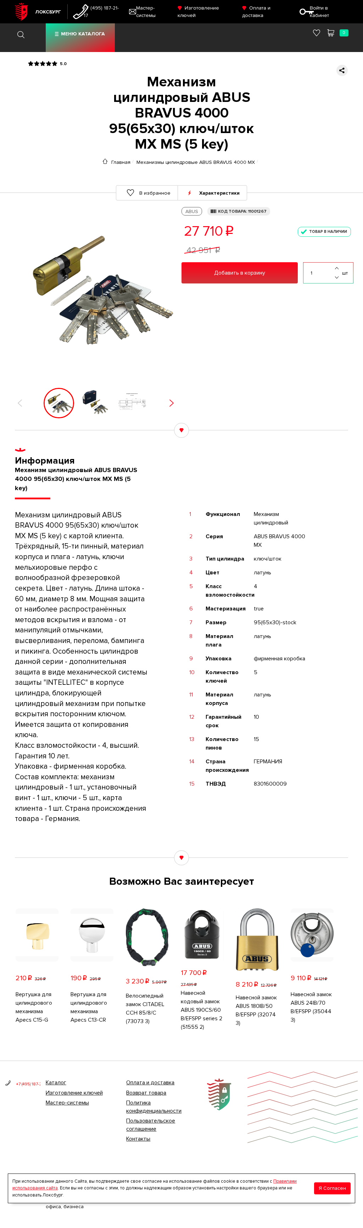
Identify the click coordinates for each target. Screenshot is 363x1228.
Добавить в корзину (239, 272)
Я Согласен (332, 1188)
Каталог (56, 1082)
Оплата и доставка (150, 1082)
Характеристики (219, 193)
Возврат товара (146, 1092)
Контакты (138, 1138)
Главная (120, 162)
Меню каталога (83, 34)
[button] (20, 403)
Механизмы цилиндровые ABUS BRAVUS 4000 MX (195, 162)
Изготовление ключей (74, 1092)
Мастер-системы (67, 1102)
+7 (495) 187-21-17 (101, 11)
